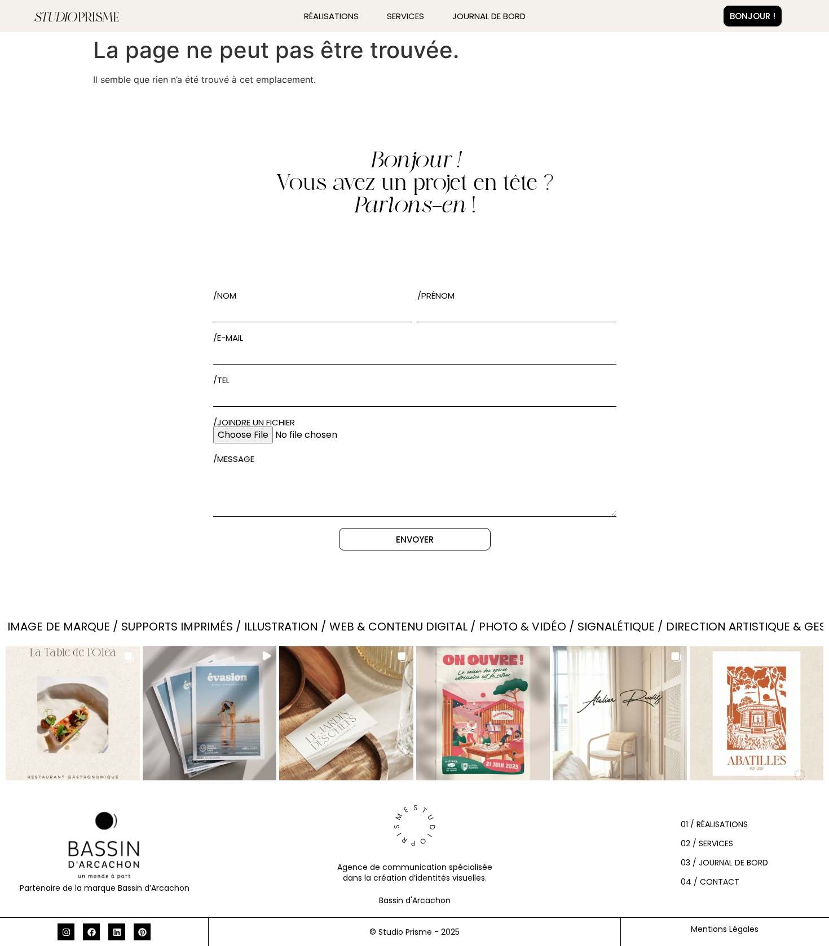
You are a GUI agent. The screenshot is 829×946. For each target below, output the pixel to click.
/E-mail (228, 338)
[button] (73, 713)
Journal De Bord (489, 16)
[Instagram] (66, 931)
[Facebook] (91, 931)
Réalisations (331, 16)
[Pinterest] (142, 931)
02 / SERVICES (707, 843)
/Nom (224, 295)
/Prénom (436, 295)
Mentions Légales (725, 929)
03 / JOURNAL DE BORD (724, 862)
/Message (233, 459)
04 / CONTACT (710, 881)
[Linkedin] (116, 931)
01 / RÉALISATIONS (714, 824)
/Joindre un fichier (254, 422)
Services (405, 16)
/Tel (221, 380)
